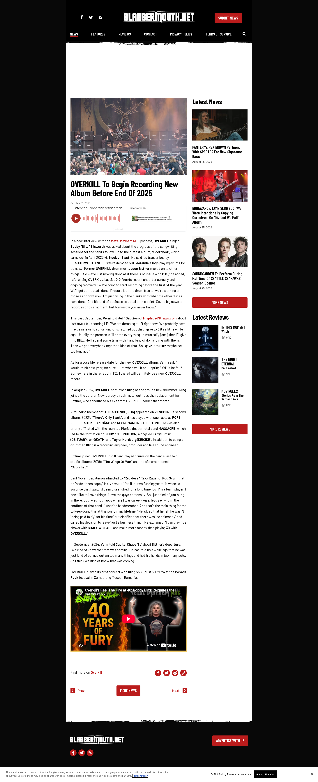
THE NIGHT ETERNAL (229, 361)
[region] (159, 774)
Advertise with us (230, 740)
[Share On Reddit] (175, 673)
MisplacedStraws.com (160, 318)
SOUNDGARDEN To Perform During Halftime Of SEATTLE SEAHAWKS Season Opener (217, 278)
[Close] (312, 774)
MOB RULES (229, 391)
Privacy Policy (181, 34)
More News (128, 690)
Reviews (125, 34)
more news (220, 302)
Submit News (228, 17)
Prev (81, 690)
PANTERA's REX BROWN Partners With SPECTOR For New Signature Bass (217, 152)
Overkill (96, 672)
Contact (150, 34)
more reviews (220, 428)
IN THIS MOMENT (233, 327)
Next (176, 690)
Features (98, 34)
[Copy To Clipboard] (183, 673)
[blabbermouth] (159, 21)
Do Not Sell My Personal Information (231, 774)
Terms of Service (219, 34)
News (74, 34)
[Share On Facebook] (158, 673)
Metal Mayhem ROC (125, 241)
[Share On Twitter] (166, 673)
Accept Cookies (265, 774)
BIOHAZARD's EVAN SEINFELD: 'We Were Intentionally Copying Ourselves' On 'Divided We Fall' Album (216, 215)
